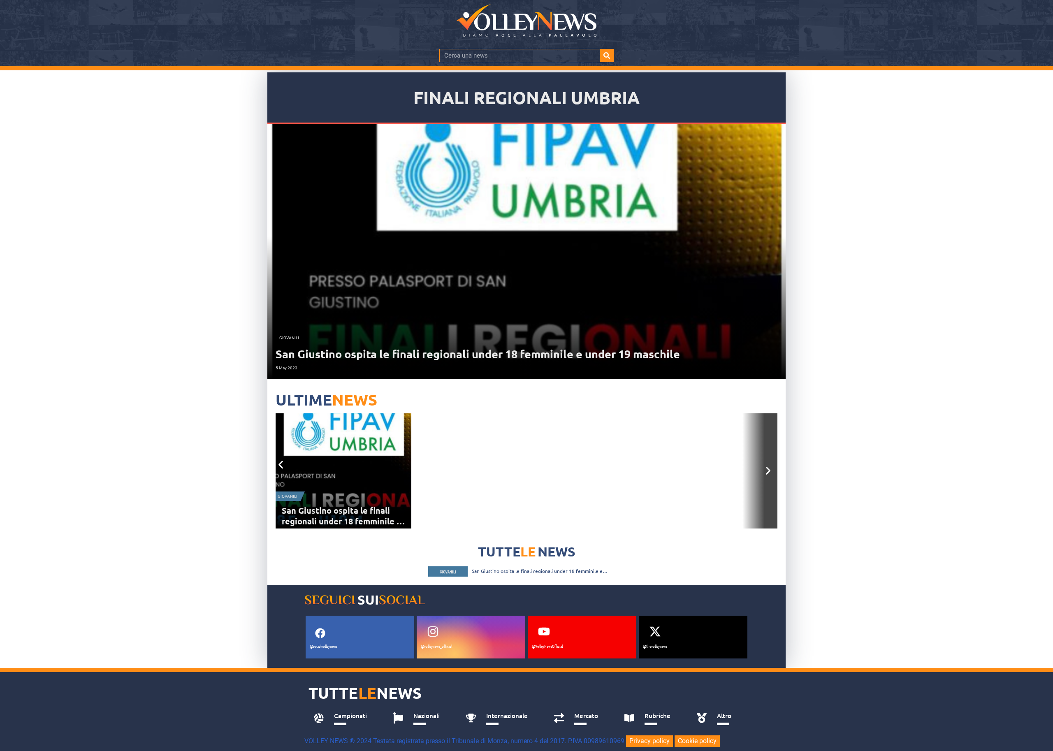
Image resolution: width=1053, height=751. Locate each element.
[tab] (344, 718)
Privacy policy (649, 741)
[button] (281, 464)
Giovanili (287, 496)
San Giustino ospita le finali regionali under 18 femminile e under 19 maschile (341, 521)
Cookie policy (697, 741)
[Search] (606, 55)
